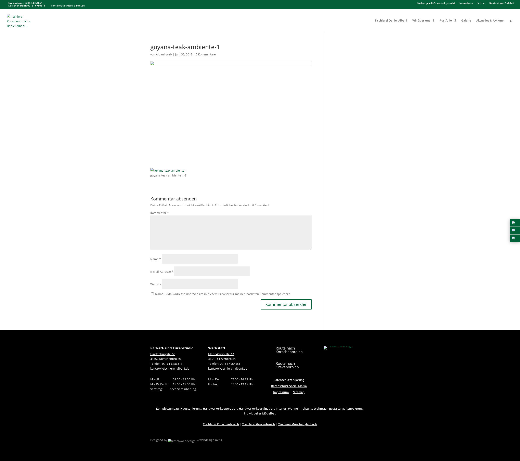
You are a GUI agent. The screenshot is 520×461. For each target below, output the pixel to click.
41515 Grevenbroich (222, 359)
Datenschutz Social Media (289, 386)
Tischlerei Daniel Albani (391, 20)
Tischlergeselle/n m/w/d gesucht (436, 3)
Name (155, 259)
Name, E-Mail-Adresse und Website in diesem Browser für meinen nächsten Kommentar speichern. (223, 294)
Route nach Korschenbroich (289, 350)
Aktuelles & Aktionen (490, 20)
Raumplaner (466, 3)
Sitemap (298, 392)
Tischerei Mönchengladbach (297, 424)
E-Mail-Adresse (161, 272)
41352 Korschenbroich (165, 359)
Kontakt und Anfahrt (501, 3)
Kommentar (159, 213)
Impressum (281, 392)
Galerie (466, 20)
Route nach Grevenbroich (287, 365)
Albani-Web (164, 54)
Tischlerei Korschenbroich (221, 424)
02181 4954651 (230, 364)
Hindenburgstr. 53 (162, 354)
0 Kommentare (206, 54)
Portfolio (446, 20)
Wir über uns (421, 20)
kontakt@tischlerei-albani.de (169, 368)
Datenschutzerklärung (288, 380)
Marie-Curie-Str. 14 (221, 354)
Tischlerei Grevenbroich (258, 424)
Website (155, 284)
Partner (481, 3)
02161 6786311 (172, 364)
